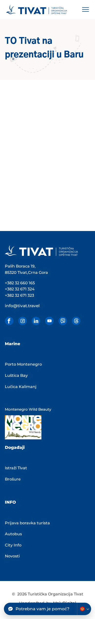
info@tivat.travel (22, 305)
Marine (12, 343)
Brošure (13, 479)
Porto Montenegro (23, 364)
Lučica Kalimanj (21, 386)
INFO (10, 502)
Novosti (12, 556)
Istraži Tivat (16, 468)
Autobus (13, 534)
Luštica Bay (16, 375)
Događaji (15, 447)
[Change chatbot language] (84, 609)
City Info (13, 545)
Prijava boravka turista (27, 523)
